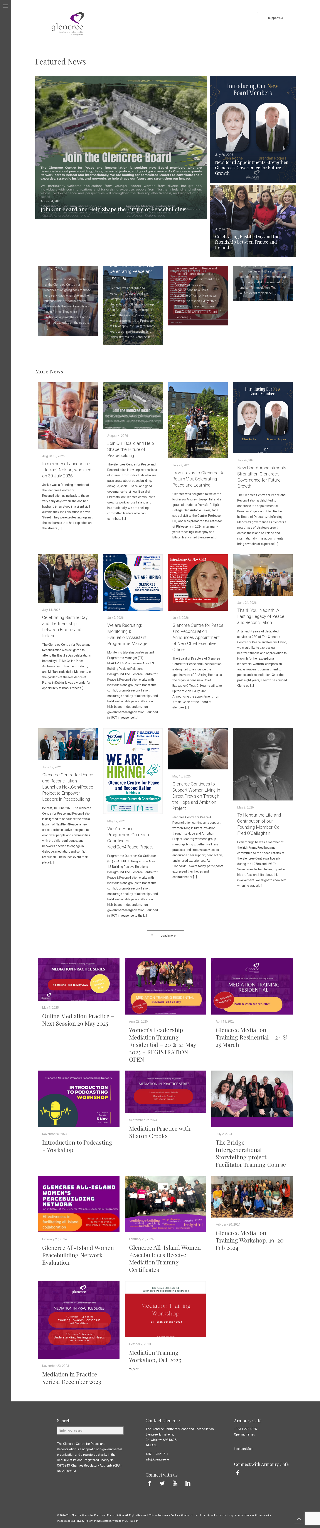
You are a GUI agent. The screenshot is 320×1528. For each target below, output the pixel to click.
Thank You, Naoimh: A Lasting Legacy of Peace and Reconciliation (260, 616)
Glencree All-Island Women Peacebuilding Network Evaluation (78, 1255)
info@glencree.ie (157, 1459)
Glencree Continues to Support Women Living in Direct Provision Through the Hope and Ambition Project (196, 796)
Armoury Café (247, 1420)
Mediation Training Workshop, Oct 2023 (155, 1356)
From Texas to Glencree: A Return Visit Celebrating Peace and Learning (197, 479)
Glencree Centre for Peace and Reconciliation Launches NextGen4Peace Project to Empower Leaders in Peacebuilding (67, 787)
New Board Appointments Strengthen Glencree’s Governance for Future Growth (251, 167)
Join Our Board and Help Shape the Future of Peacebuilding (113, 209)
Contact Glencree (163, 1420)
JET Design (131, 1520)
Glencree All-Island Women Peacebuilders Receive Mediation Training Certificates (165, 1258)
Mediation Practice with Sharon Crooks (159, 1132)
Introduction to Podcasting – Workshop (77, 1145)
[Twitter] (162, 1483)
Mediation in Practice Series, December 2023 (71, 1377)
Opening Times (244, 1434)
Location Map (243, 1448)
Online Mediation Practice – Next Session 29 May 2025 (78, 1019)
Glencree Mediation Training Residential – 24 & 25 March (252, 1037)
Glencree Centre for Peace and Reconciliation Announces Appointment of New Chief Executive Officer (197, 637)
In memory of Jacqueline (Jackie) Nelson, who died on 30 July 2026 (66, 470)
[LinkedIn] (188, 1483)
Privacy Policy (84, 1520)
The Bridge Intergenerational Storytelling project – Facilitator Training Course (251, 1153)
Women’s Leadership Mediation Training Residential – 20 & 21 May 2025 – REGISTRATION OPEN (162, 1044)
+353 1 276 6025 (245, 1429)
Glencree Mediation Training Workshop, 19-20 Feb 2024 (250, 1240)
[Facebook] (149, 1483)
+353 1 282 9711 (157, 1454)
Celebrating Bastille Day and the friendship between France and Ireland (247, 241)
